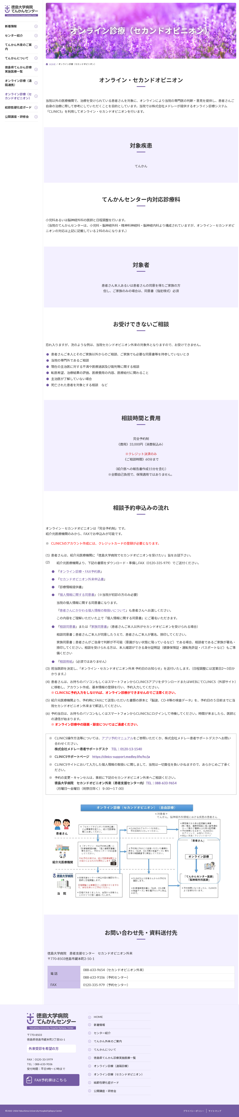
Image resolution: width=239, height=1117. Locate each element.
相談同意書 (67, 627)
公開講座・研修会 (105, 1090)
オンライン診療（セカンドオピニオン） (119, 1074)
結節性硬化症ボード (106, 1082)
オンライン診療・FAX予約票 (80, 571)
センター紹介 (102, 1033)
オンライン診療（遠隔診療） (112, 1066)
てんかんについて (105, 1049)
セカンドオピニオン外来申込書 (82, 579)
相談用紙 (66, 661)
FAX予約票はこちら (50, 1080)
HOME (98, 1016)
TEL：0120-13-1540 (126, 749)
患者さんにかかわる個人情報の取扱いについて (93, 610)
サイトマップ (215, 1111)
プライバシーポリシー (193, 1111)
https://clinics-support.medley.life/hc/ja (121, 757)
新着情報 (99, 1024)
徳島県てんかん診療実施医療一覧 (115, 1057)
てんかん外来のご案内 (108, 1041)
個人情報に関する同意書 (77, 595)
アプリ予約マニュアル (117, 738)
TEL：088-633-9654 (161, 783)
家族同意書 (99, 627)
